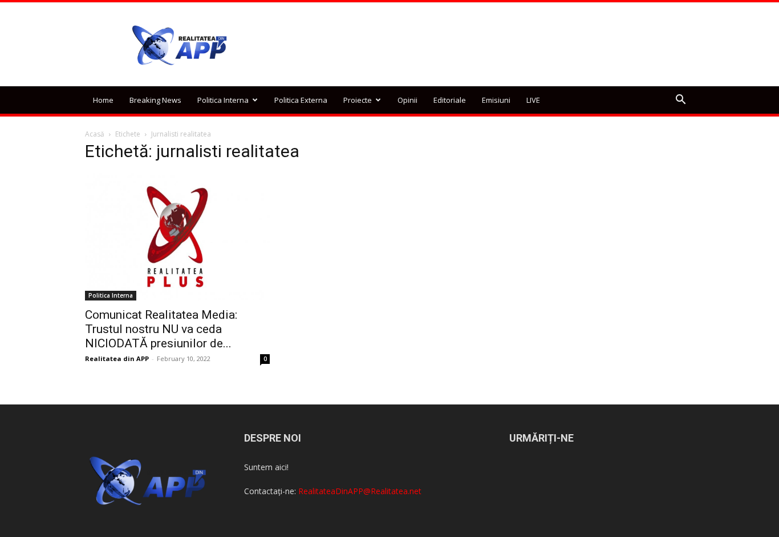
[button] (680, 100)
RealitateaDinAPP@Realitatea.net (359, 491)
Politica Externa (300, 100)
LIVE (533, 100)
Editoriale (449, 100)
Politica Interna (223, 100)
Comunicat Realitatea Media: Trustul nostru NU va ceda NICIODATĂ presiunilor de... (161, 329)
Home (103, 100)
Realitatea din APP (117, 358)
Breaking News (155, 100)
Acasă (94, 134)
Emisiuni (496, 100)
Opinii (407, 100)
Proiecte (357, 100)
